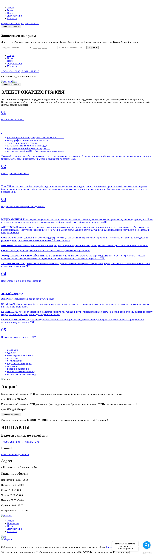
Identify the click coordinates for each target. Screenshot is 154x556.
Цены (10, 13)
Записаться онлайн (11, 26)
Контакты (12, 18)
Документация (14, 15)
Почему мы (13, 523)
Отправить (92, 47)
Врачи (10, 10)
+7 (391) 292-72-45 (30, 23)
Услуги (10, 7)
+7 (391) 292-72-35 (10, 23)
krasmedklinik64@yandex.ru (15, 454)
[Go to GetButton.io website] (147, 553)
